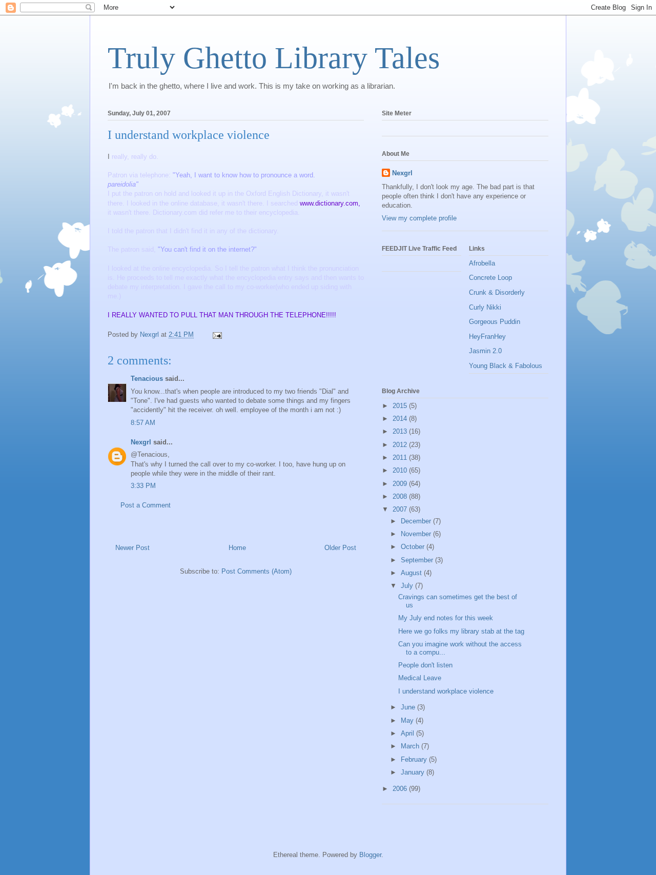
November (417, 534)
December (417, 521)
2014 (401, 418)
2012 (401, 445)
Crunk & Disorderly (497, 292)
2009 (401, 483)
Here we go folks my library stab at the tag (461, 631)
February (415, 759)
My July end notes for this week (445, 618)
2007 (401, 509)
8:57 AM (143, 422)
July (408, 585)
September (418, 560)
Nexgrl (141, 442)
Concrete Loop (490, 277)
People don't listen (425, 665)
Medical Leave (419, 678)
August (412, 573)
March (411, 746)
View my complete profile (419, 218)
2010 (401, 470)
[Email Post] (216, 334)
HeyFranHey (487, 336)
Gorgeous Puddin (494, 321)
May (408, 720)
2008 (401, 496)
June (409, 707)
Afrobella (482, 263)
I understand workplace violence (446, 691)
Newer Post (132, 548)
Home (237, 548)
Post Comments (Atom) (256, 571)
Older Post (340, 548)
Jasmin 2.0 (485, 351)
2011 (401, 457)
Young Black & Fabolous (505, 366)
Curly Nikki (485, 307)
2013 (401, 431)
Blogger (370, 855)
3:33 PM (143, 486)
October (413, 547)
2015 (401, 406)
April (408, 733)
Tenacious (147, 378)
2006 (401, 788)
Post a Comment (145, 505)
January (413, 772)
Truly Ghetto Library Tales (274, 58)
